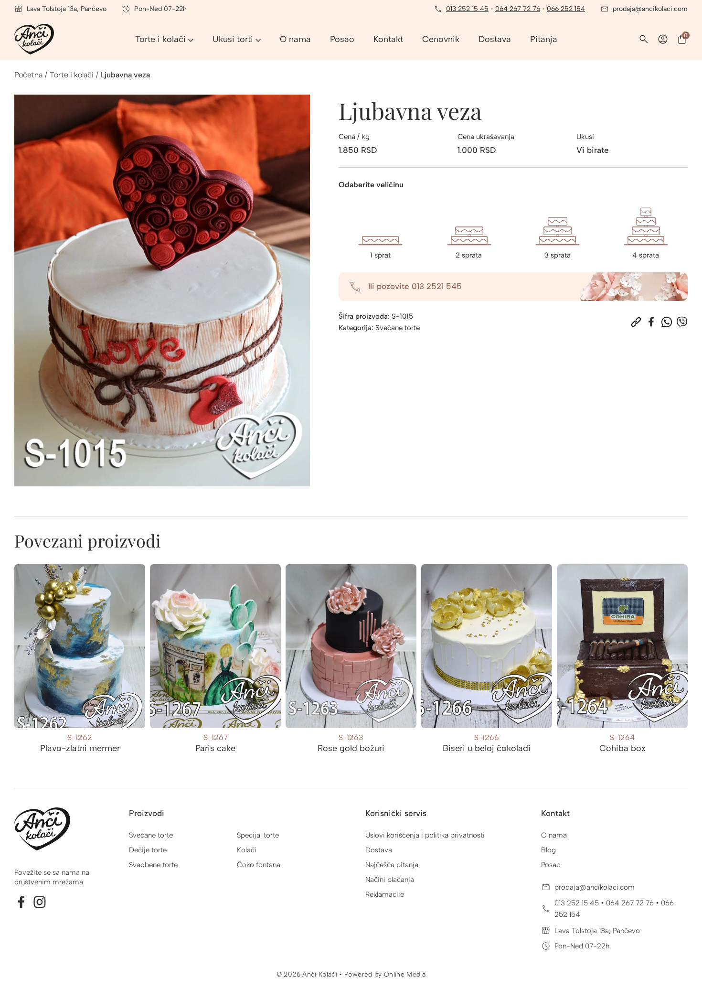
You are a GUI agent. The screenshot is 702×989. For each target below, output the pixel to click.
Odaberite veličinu (371, 184)
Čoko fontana (258, 864)
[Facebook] (651, 322)
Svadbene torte (153, 864)
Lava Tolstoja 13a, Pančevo (597, 930)
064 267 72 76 (517, 9)
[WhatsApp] (666, 322)
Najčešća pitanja (391, 864)
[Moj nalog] (663, 39)
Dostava (378, 850)
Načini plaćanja (389, 879)
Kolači (246, 850)
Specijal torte (258, 835)
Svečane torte (397, 327)
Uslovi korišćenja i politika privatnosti (425, 835)
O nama (554, 835)
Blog (548, 850)
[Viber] (682, 322)
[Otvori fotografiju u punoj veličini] (162, 290)
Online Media (404, 974)
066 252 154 (566, 9)
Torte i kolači (72, 74)
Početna (28, 74)
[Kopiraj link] (636, 322)
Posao (551, 864)
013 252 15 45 (467, 9)
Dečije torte (148, 850)
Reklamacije (384, 894)
